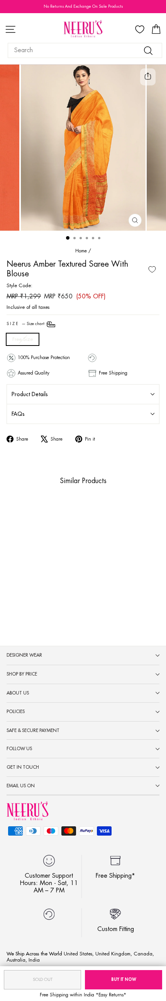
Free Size (22, 339)
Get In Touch (23, 767)
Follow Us (19, 748)
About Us (18, 693)
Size (26, 324)
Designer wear (24, 655)
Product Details (30, 394)
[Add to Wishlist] (152, 269)
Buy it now (123, 979)
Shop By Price (22, 674)
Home (81, 251)
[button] (27, 582)
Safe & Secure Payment (33, 730)
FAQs (18, 414)
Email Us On (21, 785)
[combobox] (85, 50)
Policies (16, 711)
